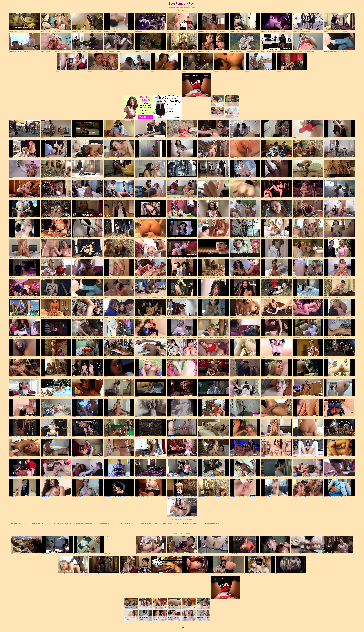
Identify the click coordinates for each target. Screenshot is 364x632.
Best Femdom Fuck (182, 3)
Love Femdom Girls (177, 7)
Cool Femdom (190, 7)
